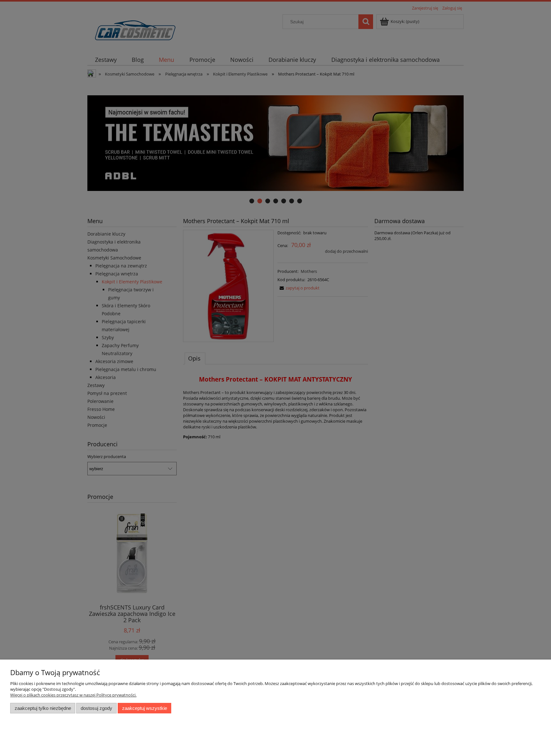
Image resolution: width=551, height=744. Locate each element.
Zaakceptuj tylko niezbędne (43, 708)
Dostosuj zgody (96, 708)
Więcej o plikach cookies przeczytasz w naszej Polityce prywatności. (73, 695)
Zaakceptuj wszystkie (144, 708)
